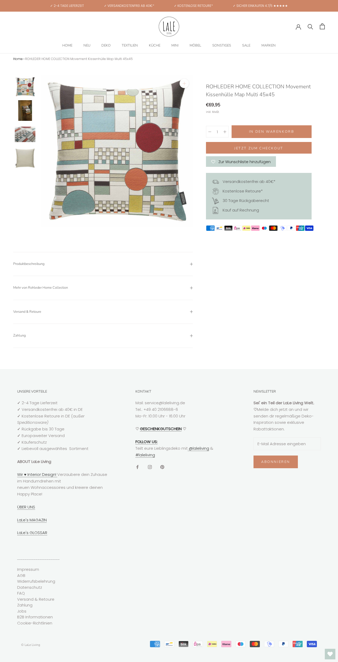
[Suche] (310, 26)
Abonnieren (275, 461)
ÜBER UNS (26, 507)
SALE (246, 45)
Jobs (21, 611)
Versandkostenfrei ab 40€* (248, 181)
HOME (67, 45)
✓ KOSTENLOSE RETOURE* (193, 5)
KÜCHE (154, 45)
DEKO (106, 45)
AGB (21, 575)
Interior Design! (41, 474)
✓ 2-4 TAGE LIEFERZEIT (67, 5)
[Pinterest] (162, 466)
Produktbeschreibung (29, 263)
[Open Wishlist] (330, 654)
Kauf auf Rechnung (240, 210)
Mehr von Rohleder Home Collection (40, 287)
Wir (20, 474)
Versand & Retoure (27, 311)
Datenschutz (29, 587)
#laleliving (145, 455)
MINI (175, 45)
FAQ (21, 593)
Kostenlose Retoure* (242, 191)
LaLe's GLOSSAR (32, 532)
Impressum (28, 569)
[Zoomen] (184, 83)
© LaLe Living (30, 645)
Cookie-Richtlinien (34, 623)
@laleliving (198, 448)
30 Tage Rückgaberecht (245, 200)
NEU (86, 45)
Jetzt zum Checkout (258, 148)
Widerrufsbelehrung (36, 581)
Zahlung (19, 335)
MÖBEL (195, 45)
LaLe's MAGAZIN (32, 520)
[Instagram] (150, 466)
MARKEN (268, 45)
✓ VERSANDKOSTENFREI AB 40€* (129, 5)
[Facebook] (137, 466)
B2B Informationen (35, 617)
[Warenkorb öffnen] (322, 26)
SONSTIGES (221, 45)
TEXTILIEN (130, 45)
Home (18, 59)
